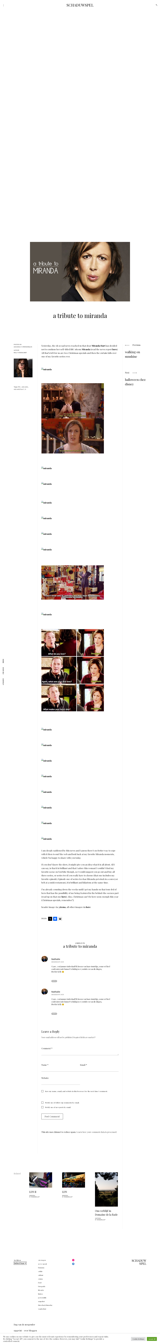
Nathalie (55, 959)
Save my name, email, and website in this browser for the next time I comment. (76, 1091)
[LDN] (73, 1180)
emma (40, 1279)
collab (40, 1271)
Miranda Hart (98, 345)
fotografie (42, 1286)
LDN (64, 1191)
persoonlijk (27, 347)
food (39, 1283)
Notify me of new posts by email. (58, 1107)
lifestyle (41, 1290)
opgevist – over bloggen (25, 1330)
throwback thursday (45, 1305)
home (3, 661)
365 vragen (42, 1260)
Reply (54, 981)
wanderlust (42, 1309)
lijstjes (40, 1294)
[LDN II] (40, 1180)
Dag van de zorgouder (24, 1324)
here (114, 349)
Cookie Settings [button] (138, 1339)
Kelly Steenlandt (20, 352)
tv (25, 389)
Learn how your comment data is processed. (96, 1132)
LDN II (32, 1191)
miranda (25, 387)
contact (3, 681)
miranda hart (19, 389)
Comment (46, 1048)
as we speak (42, 1264)
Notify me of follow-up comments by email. (62, 1102)
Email (83, 1065)
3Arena (62, 907)
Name (44, 1065)
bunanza (41, 1268)
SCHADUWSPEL (80, 5)
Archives (17, 1260)
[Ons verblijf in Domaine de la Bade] (106, 1189)
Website (45, 1078)
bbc (19, 387)
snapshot (41, 1301)
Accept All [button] (151, 1339)
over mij (3, 670)
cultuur (40, 1275)
